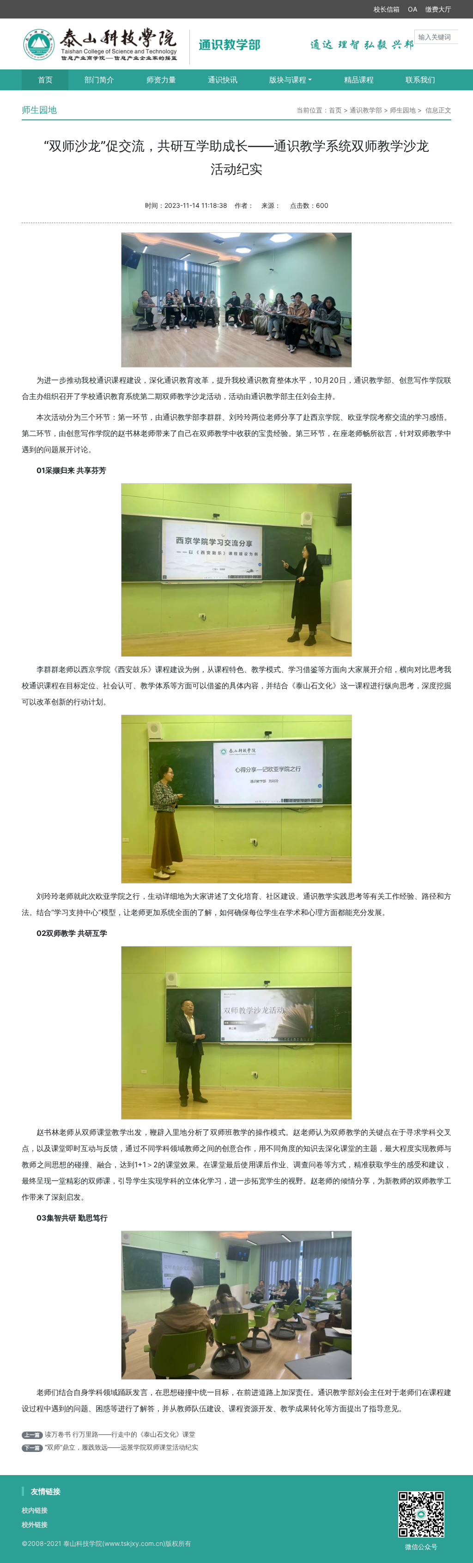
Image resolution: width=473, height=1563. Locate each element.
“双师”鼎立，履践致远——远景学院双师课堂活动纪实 (121, 1447)
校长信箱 (387, 9)
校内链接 (35, 1510)
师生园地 (403, 110)
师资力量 (161, 79)
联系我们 (420, 79)
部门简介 (99, 79)
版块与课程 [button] (287, 79)
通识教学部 (366, 110)
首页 (45, 79)
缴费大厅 (438, 9)
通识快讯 (222, 79)
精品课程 (359, 79)
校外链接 (35, 1524)
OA (412, 9)
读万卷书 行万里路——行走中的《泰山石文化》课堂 (120, 1434)
